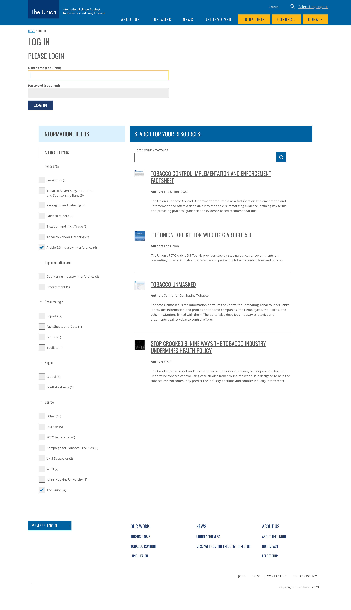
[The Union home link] (66, 9)
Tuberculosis (140, 536)
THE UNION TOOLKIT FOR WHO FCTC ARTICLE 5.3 (201, 234)
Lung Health (139, 555)
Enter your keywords (151, 150)
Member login (44, 525)
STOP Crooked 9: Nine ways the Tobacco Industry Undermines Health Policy (208, 347)
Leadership (270, 555)
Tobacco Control (143, 546)
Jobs (241, 576)
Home (31, 31)
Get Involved (218, 19)
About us (130, 19)
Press (256, 576)
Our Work (161, 19)
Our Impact (270, 546)
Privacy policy (305, 576)
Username (44, 68)
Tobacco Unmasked (173, 284)
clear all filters (57, 152)
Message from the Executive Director (223, 546)
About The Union (274, 536)
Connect (286, 19)
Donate (315, 19)
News (188, 19)
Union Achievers (208, 536)
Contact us (277, 576)
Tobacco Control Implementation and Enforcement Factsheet (211, 177)
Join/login (254, 19)
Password (44, 85)
